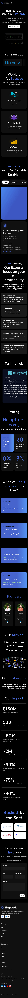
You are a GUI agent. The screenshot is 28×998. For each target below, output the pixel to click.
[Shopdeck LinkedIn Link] (2, 986)
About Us (3, 950)
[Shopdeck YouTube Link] (7, 986)
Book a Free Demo (14, 26)
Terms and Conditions (6, 969)
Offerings (3, 928)
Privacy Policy (4, 966)
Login (2, 939)
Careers (3, 953)
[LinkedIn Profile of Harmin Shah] (20, 622)
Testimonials (4, 930)
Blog (2, 936)
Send (22, 895)
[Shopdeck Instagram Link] (10, 986)
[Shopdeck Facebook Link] (5, 986)
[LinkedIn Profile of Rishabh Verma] (7, 622)
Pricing (2, 933)
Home (2, 948)
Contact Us (3, 956)
